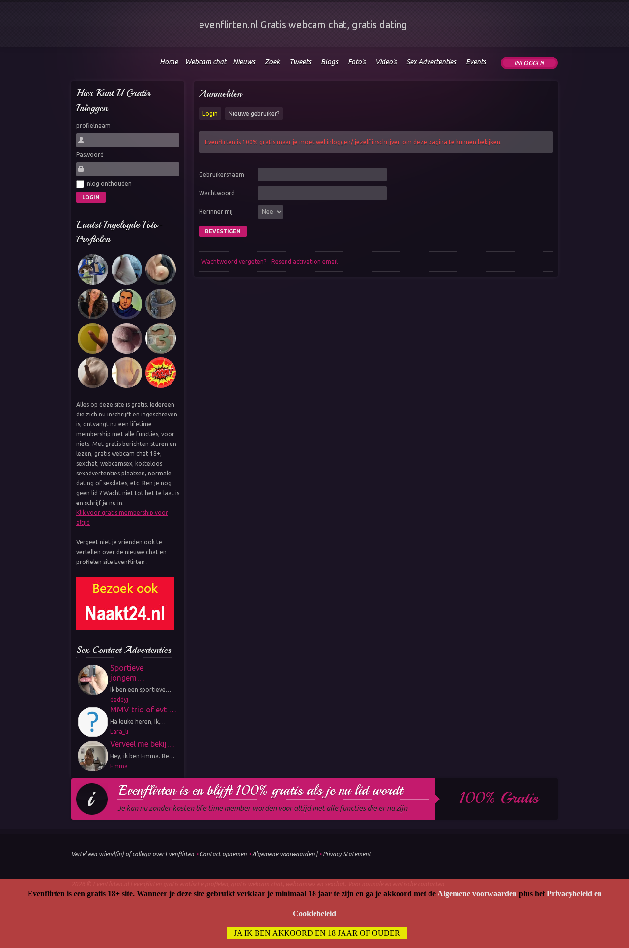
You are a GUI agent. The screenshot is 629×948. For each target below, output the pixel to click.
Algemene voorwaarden (283, 854)
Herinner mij (216, 211)
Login (210, 113)
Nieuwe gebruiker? (254, 113)
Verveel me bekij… (142, 744)
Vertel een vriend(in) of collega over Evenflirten (132, 854)
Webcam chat (205, 62)
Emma (119, 766)
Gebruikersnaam (221, 174)
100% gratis (499, 798)
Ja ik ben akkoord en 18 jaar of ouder (317, 933)
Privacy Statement (347, 854)
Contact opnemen (223, 854)
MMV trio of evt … (143, 709)
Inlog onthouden (108, 183)
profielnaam (93, 125)
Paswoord (90, 154)
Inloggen (529, 62)
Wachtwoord (217, 193)
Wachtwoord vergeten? (233, 261)
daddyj (119, 699)
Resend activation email (304, 261)
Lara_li (119, 731)
